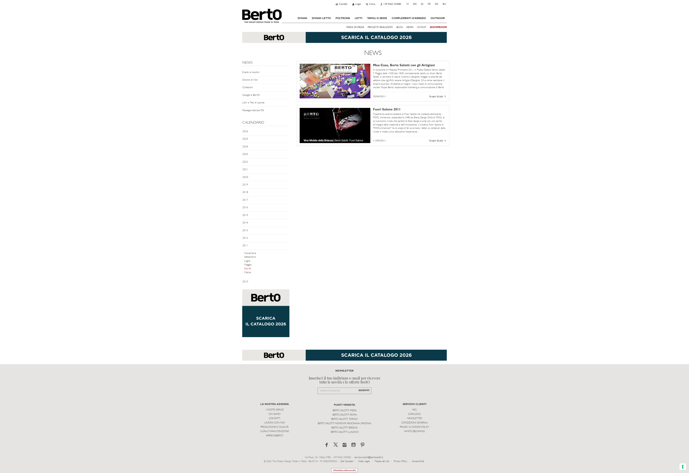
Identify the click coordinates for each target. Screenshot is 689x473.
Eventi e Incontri (251, 72)
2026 (245, 131)
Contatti (274, 418)
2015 (245, 215)
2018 (245, 192)
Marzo (247, 272)
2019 (245, 184)
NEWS (409, 27)
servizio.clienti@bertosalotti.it (368, 457)
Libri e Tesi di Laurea (253, 102)
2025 (245, 139)
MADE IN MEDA (355, 27)
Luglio (247, 261)
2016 (245, 207)
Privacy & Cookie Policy (414, 427)
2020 (245, 177)
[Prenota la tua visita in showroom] (344, 39)
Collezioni (247, 87)
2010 (245, 281)
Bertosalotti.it (262, 16)
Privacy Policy (400, 461)
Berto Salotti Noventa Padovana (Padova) (344, 423)
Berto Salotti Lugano (344, 432)
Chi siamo (274, 414)
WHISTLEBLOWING (414, 431)
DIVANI (302, 18)
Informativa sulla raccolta (344, 470)
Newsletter (414, 418)
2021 (245, 169)
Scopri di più (436, 96)
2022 (245, 162)
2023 (245, 154)
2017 (245, 200)
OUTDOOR (438, 18)
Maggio (248, 265)
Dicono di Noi (250, 80)
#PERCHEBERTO (274, 435)
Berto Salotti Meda (345, 410)
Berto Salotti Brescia (344, 428)
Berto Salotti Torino (344, 419)
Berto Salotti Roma (344, 415)
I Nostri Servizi (275, 410)
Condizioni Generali (414, 422)
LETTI (358, 18)
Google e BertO (251, 95)
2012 (245, 238)
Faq (414, 410)
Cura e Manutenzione (274, 431)
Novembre (250, 253)
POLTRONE (343, 18)
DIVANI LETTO (321, 18)
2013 (245, 230)
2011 (245, 245)
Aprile (247, 268)
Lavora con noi (274, 422)
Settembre (250, 257)
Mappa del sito (382, 461)
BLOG (399, 27)
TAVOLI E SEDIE (377, 18)
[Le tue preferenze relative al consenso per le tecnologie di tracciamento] (682, 466)
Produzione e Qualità (275, 427)
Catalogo (414, 414)
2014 (245, 223)
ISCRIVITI (363, 390)
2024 (245, 146)
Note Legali (364, 461)
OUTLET (421, 27)
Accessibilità (418, 461)
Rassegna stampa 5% (253, 110)
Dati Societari (347, 461)
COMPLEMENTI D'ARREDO (409, 18)
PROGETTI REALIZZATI (380, 27)
